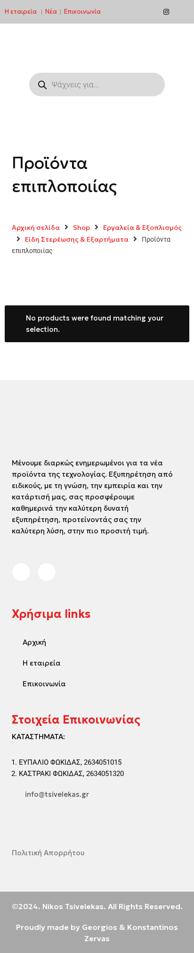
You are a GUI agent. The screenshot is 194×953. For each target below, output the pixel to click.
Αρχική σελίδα (36, 227)
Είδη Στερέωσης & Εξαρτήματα (77, 239)
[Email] (182, 12)
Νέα (51, 12)
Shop (81, 227)
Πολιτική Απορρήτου (48, 852)
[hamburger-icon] (160, 47)
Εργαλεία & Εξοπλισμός (142, 227)
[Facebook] (150, 12)
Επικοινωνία (82, 12)
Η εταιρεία (21, 12)
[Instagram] (166, 12)
